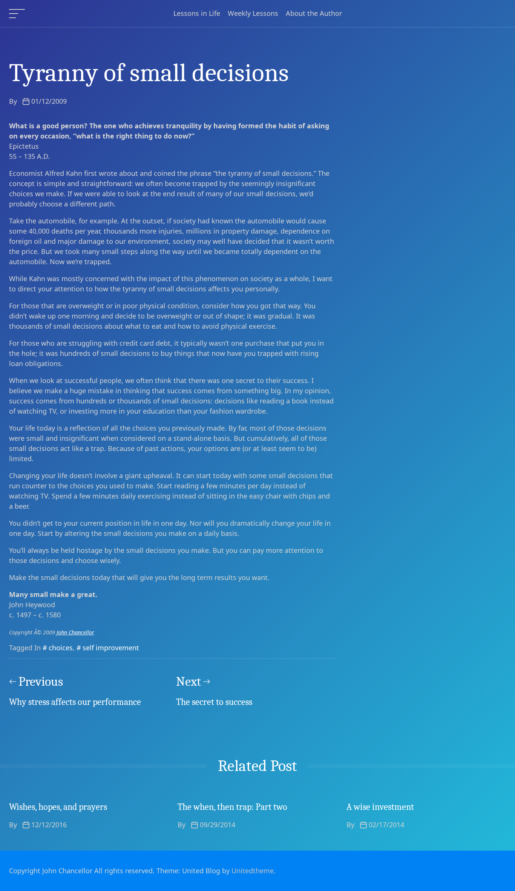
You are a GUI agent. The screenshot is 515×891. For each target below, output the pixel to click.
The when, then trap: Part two (232, 807)
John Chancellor (75, 632)
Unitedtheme (252, 870)
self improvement (111, 647)
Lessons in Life (196, 13)
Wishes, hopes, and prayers (58, 807)
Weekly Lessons (253, 13)
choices (61, 647)
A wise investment (380, 807)
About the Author (314, 13)
